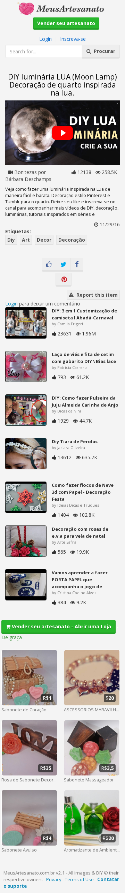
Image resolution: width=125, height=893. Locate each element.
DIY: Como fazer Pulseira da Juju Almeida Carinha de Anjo (85, 401)
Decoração (71, 239)
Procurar (103, 51)
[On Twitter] (63, 265)
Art (26, 239)
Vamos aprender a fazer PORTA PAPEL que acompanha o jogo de (80, 579)
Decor (44, 239)
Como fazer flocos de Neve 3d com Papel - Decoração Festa (83, 492)
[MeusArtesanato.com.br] (62, 8)
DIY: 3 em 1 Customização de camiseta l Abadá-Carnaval (84, 314)
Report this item (96, 295)
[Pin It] (64, 280)
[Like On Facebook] (49, 265)
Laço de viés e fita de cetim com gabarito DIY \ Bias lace (84, 357)
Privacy (53, 879)
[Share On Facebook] (76, 265)
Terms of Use (79, 879)
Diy (11, 239)
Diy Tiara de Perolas (75, 441)
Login (45, 39)
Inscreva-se (73, 39)
